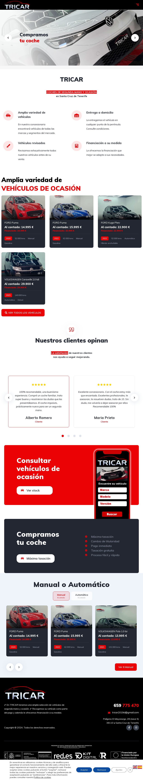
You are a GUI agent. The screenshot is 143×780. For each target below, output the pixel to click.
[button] (63, 436)
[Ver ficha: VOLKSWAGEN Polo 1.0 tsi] (116, 631)
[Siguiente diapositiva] (19, 667)
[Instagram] (136, 727)
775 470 (126, 705)
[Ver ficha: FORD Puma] (23, 221)
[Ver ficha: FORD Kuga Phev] (120, 221)
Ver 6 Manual (125, 667)
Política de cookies (42, 777)
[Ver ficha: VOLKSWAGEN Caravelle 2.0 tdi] (23, 278)
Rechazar (101, 770)
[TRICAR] (17, 5)
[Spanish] (140, 767)
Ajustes (119, 770)
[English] (135, 767)
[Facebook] (129, 727)
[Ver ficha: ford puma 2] (71, 631)
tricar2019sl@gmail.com (125, 712)
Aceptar (84, 770)
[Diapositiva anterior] (10, 667)
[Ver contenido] (71, 38)
